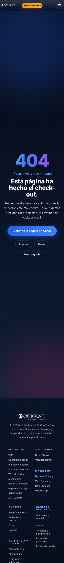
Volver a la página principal (32, 231)
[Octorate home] (8, 5)
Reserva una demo (32, 5)
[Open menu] (59, 6)
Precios (23, 244)
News (41, 244)
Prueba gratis (32, 254)
